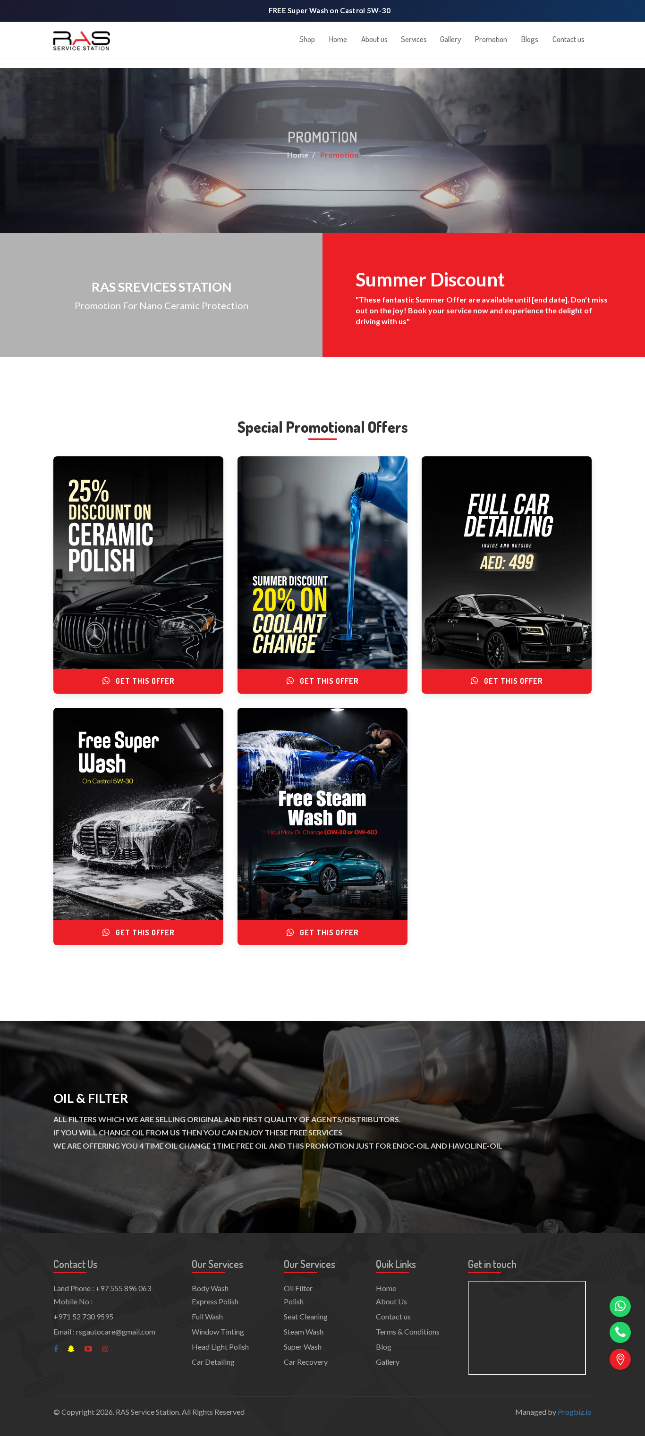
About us (374, 39)
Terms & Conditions (408, 1331)
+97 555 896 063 (123, 1288)
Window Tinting (218, 1331)
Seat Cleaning (306, 1316)
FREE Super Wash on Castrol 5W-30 (330, 10)
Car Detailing (213, 1361)
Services (414, 39)
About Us (391, 1301)
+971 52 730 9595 (83, 1316)
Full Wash (207, 1316)
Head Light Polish (220, 1346)
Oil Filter (298, 1288)
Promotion (491, 39)
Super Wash (303, 1346)
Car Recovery (306, 1361)
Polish (294, 1301)
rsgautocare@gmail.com (115, 1331)
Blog (383, 1346)
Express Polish (215, 1301)
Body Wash (210, 1288)
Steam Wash (303, 1331)
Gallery (450, 39)
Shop (307, 39)
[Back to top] (620, 1385)
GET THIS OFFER (144, 681)
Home (338, 39)
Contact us (568, 39)
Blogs (529, 39)
